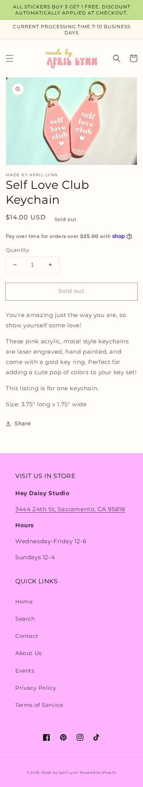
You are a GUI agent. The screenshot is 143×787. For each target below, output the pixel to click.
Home (23, 601)
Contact (26, 635)
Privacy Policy (35, 687)
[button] (9, 58)
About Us (28, 653)
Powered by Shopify (98, 772)
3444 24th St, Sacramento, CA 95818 (70, 509)
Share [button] (22, 423)
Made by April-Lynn (60, 772)
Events (25, 670)
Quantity (17, 250)
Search (25, 618)
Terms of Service (39, 705)
